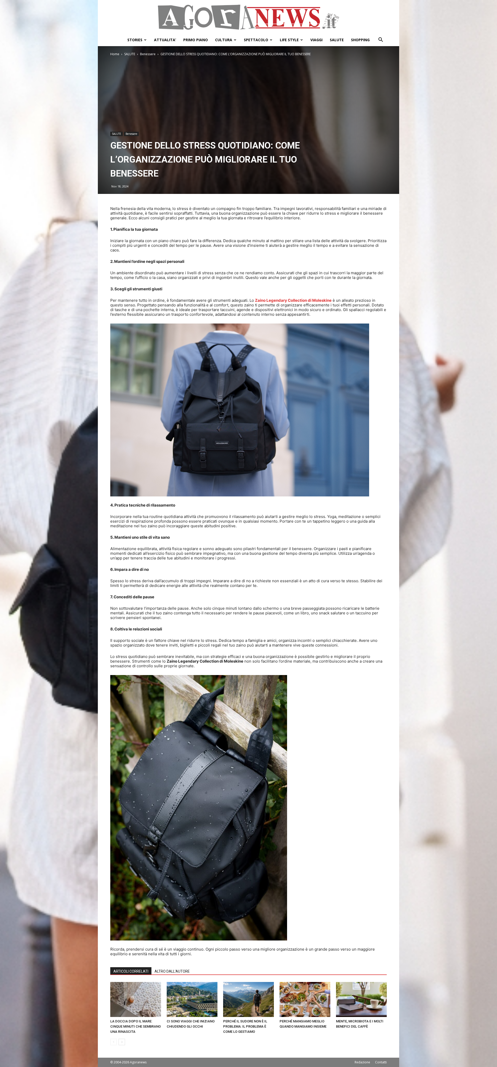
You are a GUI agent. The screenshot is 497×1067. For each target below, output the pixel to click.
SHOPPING (360, 39)
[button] (380, 40)
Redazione (362, 1062)
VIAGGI (316, 39)
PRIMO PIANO (195, 39)
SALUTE (337, 39)
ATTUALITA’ (165, 39)
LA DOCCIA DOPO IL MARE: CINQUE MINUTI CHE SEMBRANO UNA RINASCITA (135, 1026)
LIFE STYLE (289, 39)
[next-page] (122, 1042)
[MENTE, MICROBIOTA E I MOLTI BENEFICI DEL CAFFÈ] (361, 999)
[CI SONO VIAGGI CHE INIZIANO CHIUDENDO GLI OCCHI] (192, 999)
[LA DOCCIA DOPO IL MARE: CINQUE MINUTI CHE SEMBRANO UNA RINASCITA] (135, 999)
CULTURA (223, 39)
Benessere (148, 54)
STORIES (134, 39)
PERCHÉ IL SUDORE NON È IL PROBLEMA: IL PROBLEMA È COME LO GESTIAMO (245, 1026)
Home (114, 54)
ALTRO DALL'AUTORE (172, 971)
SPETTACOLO (256, 39)
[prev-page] (113, 1042)
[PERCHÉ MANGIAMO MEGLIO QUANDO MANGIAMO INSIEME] (305, 999)
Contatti (381, 1062)
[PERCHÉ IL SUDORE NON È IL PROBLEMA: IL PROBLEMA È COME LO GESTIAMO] (248, 999)
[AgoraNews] (248, 17)
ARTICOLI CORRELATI (130, 971)
